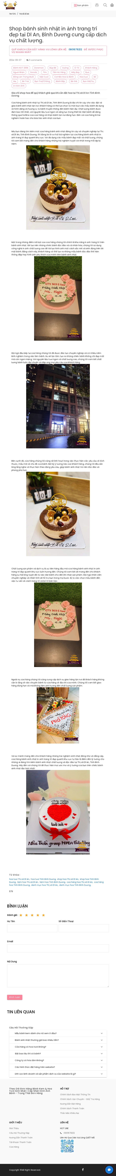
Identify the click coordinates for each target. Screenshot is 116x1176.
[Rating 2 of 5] (26, 915)
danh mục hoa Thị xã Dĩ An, (44, 885)
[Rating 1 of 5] (21, 915)
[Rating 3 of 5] (32, 915)
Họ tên (11, 921)
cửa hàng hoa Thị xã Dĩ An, (80, 882)
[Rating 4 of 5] (38, 915)
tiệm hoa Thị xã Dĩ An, (27, 882)
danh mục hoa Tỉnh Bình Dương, (75, 885)
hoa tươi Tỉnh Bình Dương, (43, 879)
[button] (81, 5)
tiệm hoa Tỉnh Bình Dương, (53, 882)
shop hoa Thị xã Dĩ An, (68, 879)
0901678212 (76, 49)
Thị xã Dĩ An (24, 14)
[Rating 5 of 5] (43, 915)
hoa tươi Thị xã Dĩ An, (19, 879)
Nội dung (12, 961)
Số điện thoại (66, 921)
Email (10, 941)
